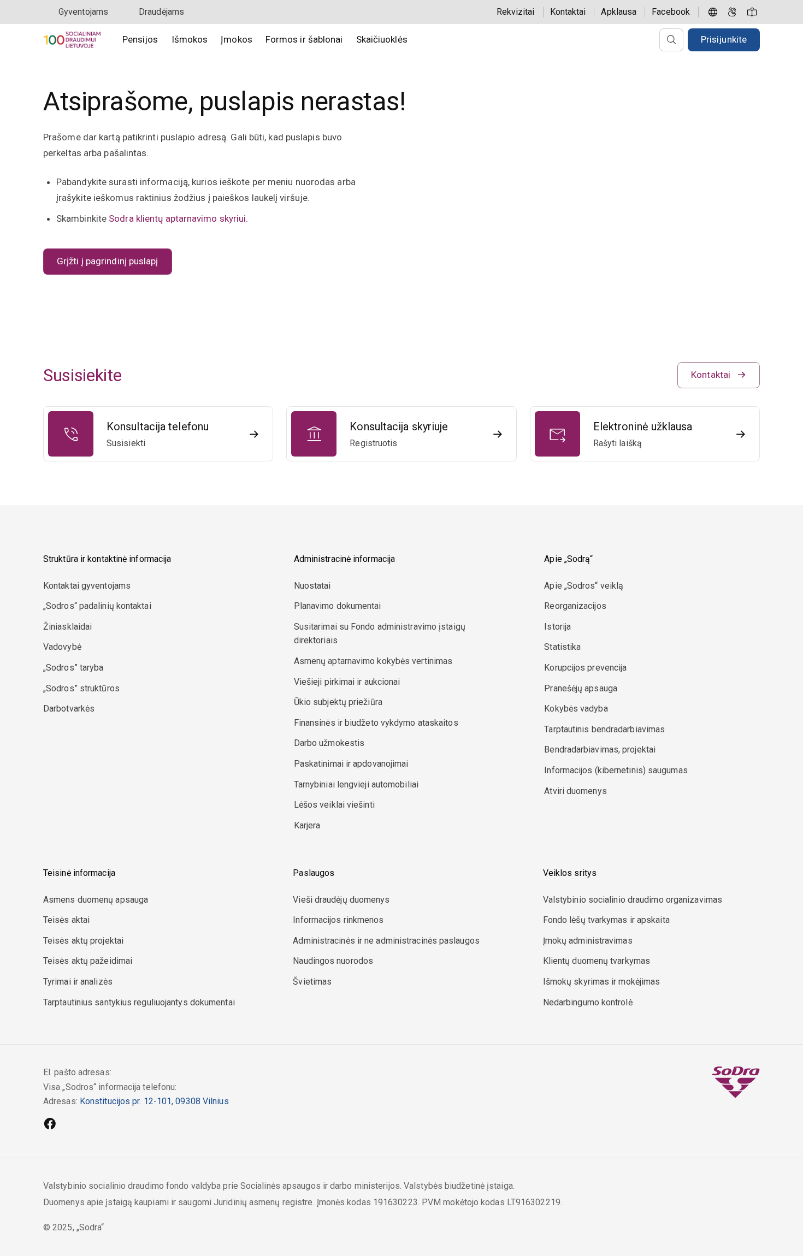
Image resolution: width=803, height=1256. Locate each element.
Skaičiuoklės (382, 39)
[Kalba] (713, 12)
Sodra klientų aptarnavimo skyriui (177, 218)
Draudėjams (161, 12)
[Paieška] (671, 39)
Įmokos (236, 39)
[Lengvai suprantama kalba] (752, 12)
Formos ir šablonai (304, 39)
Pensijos (140, 39)
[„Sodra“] (72, 40)
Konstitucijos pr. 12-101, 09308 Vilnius (154, 1101)
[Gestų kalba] (732, 12)
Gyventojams (83, 12)
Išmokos (190, 39)
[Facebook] (49, 1124)
